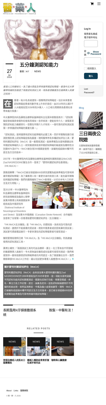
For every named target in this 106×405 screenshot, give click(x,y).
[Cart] (92, 3)
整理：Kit (24, 71)
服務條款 (24, 390)
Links (16, 390)
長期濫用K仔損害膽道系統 (19, 312)
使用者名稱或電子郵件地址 (90, 36)
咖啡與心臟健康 (59, 360)
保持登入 (91, 68)
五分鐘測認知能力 (39, 65)
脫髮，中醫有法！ (61, 310)
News (37, 71)
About (8, 390)
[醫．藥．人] (19, 13)
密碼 (85, 53)
